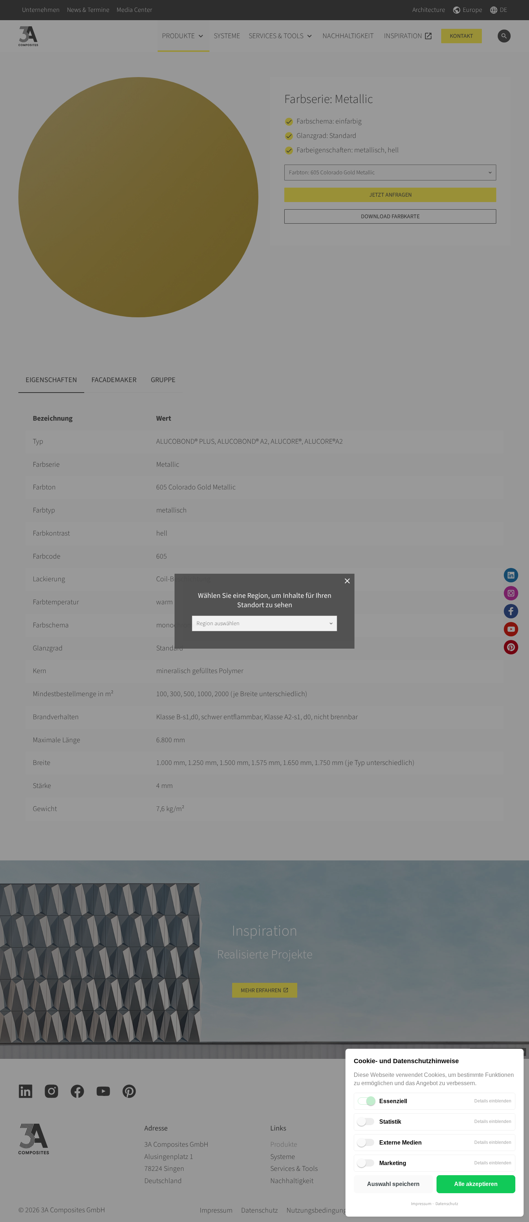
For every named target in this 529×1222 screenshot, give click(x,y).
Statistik (390, 1122)
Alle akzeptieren (476, 1184)
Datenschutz (446, 1204)
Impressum (421, 1204)
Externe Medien (400, 1143)
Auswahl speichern (393, 1184)
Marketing (392, 1163)
